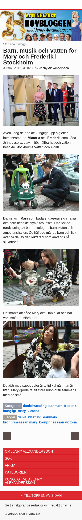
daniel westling (35, 406)
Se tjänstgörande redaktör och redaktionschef (38, 505)
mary (22, 411)
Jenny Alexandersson (54, 68)
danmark (55, 406)
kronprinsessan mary (20, 422)
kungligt (9, 411)
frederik (70, 406)
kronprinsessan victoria (58, 422)
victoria (33, 411)
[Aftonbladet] (19, 5)
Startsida (9, 44)
